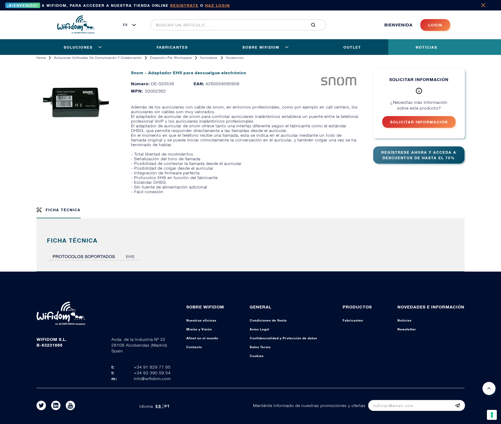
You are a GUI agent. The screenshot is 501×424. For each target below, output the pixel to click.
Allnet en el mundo (202, 338)
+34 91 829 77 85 (152, 367)
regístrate (184, 5)
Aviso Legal (259, 329)
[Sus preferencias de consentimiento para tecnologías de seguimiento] (492, 415)
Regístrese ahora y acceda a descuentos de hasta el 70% (418, 155)
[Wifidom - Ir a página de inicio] (76, 32)
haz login (217, 5)
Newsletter (406, 329)
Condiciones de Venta (268, 320)
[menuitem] (235, 25)
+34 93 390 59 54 (152, 372)
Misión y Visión (199, 329)
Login (435, 25)
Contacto (194, 347)
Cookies (257, 356)
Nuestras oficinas (201, 320)
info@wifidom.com (152, 378)
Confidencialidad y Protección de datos (283, 338)
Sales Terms (260, 347)
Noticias (404, 320)
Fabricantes (353, 320)
